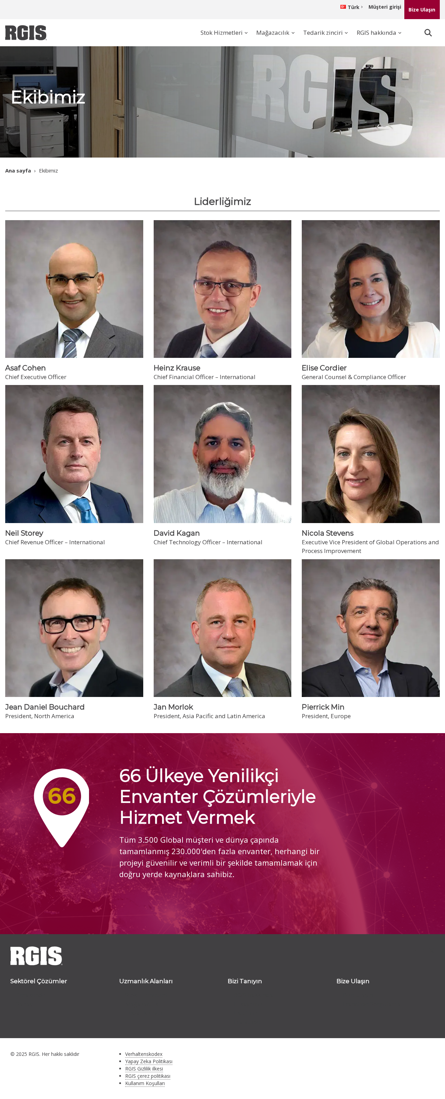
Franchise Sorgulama (371, 1004)
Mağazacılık (272, 33)
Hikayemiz (248, 1004)
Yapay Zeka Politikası (148, 1061)
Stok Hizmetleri (222, 33)
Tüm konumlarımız (161, 901)
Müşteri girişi (385, 6)
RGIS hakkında (376, 33)
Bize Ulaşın (421, 9)
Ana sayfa (18, 170)
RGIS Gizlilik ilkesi (144, 1068)
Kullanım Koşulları (145, 1083)
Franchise (247, 1022)
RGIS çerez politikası (147, 1076)
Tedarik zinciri (323, 33)
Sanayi (25, 1004)
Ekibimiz (246, 1013)
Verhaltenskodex (143, 1054)
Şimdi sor (398, 98)
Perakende (31, 995)
